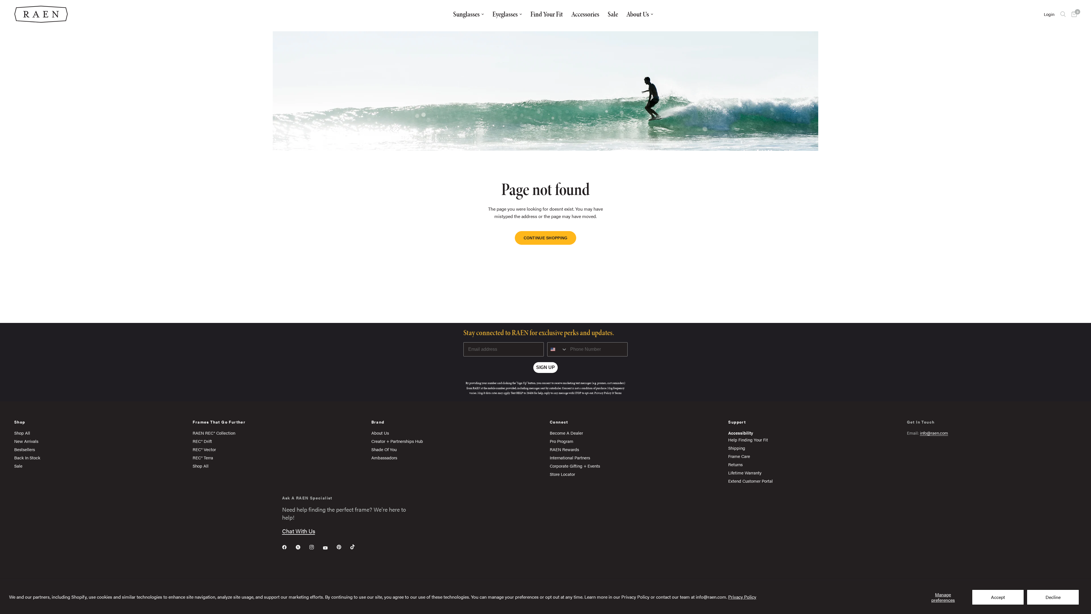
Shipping (736, 448)
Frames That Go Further (219, 422)
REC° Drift (202, 441)
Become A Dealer (566, 433)
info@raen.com (934, 433)
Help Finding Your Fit (748, 440)
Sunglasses (466, 14)
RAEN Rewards (564, 449)
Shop (19, 422)
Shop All (22, 433)
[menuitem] (468, 14)
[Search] (1063, 14)
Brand (377, 422)
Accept (998, 597)
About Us (637, 14)
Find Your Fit (546, 14)
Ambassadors (384, 457)
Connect (559, 422)
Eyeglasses (505, 14)
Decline (1053, 597)
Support (737, 422)
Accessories (585, 14)
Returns (735, 464)
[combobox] (557, 349)
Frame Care (739, 456)
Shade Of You (384, 449)
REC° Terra (203, 457)
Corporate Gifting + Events (575, 466)
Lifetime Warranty (744, 473)
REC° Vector (204, 449)
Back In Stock (27, 457)
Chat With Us (298, 531)
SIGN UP (545, 367)
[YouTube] (329, 548)
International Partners (570, 457)
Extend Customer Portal (750, 481)
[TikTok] (356, 547)
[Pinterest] (343, 547)
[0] (1073, 14)
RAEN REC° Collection (214, 433)
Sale (613, 14)
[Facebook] (288, 547)
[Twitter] (302, 547)
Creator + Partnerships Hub (397, 441)
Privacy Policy (742, 597)
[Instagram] (315, 547)
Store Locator (562, 474)
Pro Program (561, 441)
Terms (618, 393)
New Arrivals (26, 441)
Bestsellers (24, 449)
